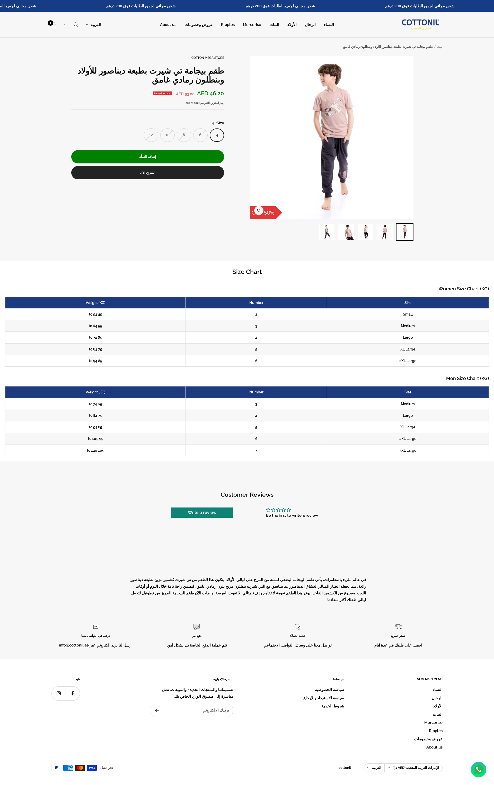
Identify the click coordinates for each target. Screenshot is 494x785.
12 (151, 135)
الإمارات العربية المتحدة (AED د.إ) (416, 768)
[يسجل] (157, 710)
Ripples (228, 24)
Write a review (202, 512)
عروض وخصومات (198, 24)
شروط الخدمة (332, 706)
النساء (329, 24)
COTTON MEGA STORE (207, 58)
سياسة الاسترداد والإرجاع (323, 698)
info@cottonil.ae (74, 645)
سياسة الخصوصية (329, 689)
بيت (440, 47)
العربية (96, 25)
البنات (274, 24)
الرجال (310, 24)
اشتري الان (147, 172)
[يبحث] (76, 24)
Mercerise (252, 24)
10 (167, 135)
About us (168, 24)
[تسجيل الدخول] (65, 25)
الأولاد (292, 24)
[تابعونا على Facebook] (73, 693)
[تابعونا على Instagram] (58, 693)
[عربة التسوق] (54, 24)
